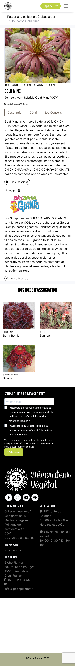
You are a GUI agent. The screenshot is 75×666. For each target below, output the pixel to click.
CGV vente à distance (19, 537)
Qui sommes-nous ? (17, 511)
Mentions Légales (16, 520)
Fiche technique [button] (18, 181)
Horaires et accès (52, 524)
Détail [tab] (33, 112)
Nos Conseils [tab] (53, 112)
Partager (11, 190)
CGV (7, 533)
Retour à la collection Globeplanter (31, 16)
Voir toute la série (16, 278)
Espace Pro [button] (50, 6)
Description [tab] (15, 112)
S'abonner (13, 452)
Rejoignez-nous (15, 516)
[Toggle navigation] (66, 6)
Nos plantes (12, 550)
